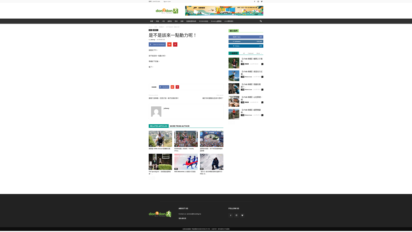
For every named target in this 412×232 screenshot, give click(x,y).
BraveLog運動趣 (216, 21)
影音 (176, 21)
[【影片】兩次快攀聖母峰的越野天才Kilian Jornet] (211, 162)
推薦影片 (155, 30)
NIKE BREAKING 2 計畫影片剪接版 (184, 171)
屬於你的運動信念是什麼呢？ (212, 98)
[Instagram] (258, 1)
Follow (259, 41)
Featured (250, 53)
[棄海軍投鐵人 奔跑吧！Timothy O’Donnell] (186, 139)
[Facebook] (254, 1)
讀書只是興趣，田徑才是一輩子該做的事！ (164, 98)
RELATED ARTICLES (158, 126)
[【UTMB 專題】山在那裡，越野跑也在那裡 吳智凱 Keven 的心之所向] (234, 101)
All (244, 53)
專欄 (151, 21)
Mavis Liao (248, 77)
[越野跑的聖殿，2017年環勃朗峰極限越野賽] (211, 139)
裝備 (182, 21)
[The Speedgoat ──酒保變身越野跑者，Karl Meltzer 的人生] (160, 162)
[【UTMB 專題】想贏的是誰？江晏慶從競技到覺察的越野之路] (234, 88)
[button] (260, 21)
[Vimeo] (261, 1)
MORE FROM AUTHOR (179, 126)
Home (150, 27)
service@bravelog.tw (194, 214)
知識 (157, 21)
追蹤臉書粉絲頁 (191, 21)
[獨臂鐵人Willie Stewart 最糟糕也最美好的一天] (160, 139)
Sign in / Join (167, 1)
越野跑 (170, 21)
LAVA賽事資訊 (228, 21)
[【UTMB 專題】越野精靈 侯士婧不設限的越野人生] (234, 114)
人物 (163, 21)
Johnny (153, 39)
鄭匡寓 (247, 64)
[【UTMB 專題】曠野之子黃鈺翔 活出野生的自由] (234, 63)
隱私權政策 (182, 218)
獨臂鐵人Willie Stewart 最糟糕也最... (160, 148)
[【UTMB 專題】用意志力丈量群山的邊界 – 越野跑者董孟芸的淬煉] (234, 75)
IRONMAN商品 (203, 21)
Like (260, 37)
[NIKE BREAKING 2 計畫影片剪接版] (186, 162)
